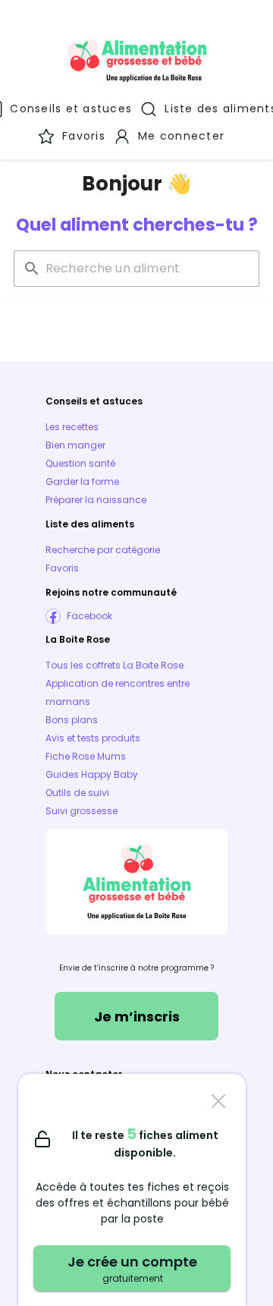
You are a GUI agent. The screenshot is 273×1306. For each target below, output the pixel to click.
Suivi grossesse (82, 810)
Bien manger (75, 445)
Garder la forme (82, 481)
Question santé (80, 463)
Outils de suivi (77, 792)
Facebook (89, 615)
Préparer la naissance (96, 499)
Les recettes (72, 426)
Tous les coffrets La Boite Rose (115, 665)
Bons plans (72, 719)
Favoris (62, 568)
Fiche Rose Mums (86, 756)
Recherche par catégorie (103, 549)
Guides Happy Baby (92, 774)
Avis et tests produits (93, 738)
